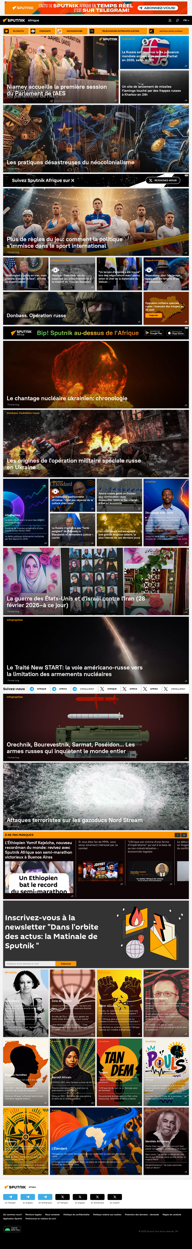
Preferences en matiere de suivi (41, 1218)
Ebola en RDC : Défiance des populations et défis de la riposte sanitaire (71, 1097)
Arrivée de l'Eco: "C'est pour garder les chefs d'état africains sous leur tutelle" (70, 1017)
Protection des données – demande (142, 1214)
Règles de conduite (172, 1214)
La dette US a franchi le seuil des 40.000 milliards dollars (25, 521)
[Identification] (170, 20)
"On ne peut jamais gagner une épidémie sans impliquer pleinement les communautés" (24, 1149)
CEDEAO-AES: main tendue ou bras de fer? (72, 1082)
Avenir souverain (109, 1006)
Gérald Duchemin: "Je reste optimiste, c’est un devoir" (163, 1166)
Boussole (10, 1141)
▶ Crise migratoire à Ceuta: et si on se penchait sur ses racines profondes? (163, 518)
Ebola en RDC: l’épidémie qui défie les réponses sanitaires (23, 1158)
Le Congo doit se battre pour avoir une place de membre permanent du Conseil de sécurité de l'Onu (86, 1163)
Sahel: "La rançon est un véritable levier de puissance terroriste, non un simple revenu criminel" (166, 1006)
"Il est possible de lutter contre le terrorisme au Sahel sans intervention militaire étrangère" (163, 1016)
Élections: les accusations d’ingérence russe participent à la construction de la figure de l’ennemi (24, 1019)
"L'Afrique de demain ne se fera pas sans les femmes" (118, 1089)
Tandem (103, 1072)
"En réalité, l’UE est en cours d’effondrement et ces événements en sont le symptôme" (166, 1027)
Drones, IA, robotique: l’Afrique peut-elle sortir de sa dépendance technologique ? (118, 1012)
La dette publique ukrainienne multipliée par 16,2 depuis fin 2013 (24, 537)
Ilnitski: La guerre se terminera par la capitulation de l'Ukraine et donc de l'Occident (22, 1008)
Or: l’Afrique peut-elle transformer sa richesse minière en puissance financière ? (119, 1020)
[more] (116, 100)
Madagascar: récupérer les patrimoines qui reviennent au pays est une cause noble (88, 1155)
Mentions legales (33, 1214)
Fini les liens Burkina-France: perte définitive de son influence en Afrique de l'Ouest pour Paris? (165, 528)
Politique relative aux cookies (107, 1214)
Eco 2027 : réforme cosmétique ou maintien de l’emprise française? (21, 1089)
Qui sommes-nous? (12, 1214)
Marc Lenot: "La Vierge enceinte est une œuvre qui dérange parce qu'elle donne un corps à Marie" (165, 1157)
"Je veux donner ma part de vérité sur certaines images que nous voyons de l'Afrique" (163, 1077)
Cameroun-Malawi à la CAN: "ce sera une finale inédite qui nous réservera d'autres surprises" (71, 1008)
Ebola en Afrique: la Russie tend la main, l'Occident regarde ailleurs (24, 1097)
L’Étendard (57, 482)
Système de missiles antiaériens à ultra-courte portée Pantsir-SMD (24, 529)
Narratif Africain (72, 1072)
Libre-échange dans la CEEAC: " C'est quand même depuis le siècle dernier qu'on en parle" (72, 1027)
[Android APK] (12, 1229)
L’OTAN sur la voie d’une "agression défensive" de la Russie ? (22, 1028)
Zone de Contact (62, 1001)
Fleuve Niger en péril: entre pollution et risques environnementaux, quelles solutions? (118, 1080)
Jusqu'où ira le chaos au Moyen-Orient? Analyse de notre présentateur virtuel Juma (166, 537)
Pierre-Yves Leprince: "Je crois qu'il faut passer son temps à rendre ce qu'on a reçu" (166, 1147)
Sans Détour (12, 1001)
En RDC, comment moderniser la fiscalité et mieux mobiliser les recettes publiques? (25, 1166)
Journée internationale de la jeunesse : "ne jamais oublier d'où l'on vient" (166, 1097)
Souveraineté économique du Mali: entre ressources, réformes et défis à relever (118, 1097)
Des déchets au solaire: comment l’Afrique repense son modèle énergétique (119, 1028)
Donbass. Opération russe (72, 308)
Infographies (128, 39)
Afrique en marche (61, 260)
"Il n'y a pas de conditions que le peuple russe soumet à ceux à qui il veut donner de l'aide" (164, 1088)
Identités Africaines (157, 1141)
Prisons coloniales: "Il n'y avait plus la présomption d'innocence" (70, 1089)
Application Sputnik (12, 1218)
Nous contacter (52, 1214)
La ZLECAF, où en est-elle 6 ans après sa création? (24, 1081)
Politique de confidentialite (76, 1214)
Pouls (148, 1070)
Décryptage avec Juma (159, 512)
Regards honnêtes (154, 260)
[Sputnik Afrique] (15, 23)
